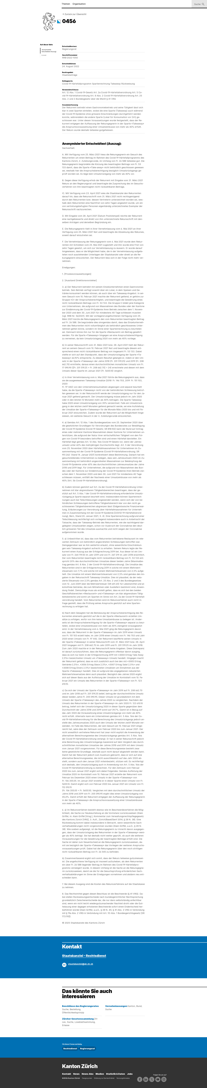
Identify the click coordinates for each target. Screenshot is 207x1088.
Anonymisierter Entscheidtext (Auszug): (49, 50)
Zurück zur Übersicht (75, 14)
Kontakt (44, 55)
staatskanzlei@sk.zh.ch (80, 964)
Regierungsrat (87, 1048)
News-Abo (87, 1074)
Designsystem (87, 1078)
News (76, 1074)
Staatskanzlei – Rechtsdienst (84, 956)
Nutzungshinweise (123, 1078)
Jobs (130, 1074)
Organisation (79, 4)
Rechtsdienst (70, 1048)
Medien (100, 1074)
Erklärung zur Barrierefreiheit (104, 1078)
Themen (66, 4)
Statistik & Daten (115, 1074)
